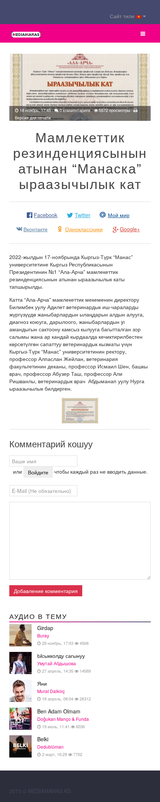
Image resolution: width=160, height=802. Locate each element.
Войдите (38, 472)
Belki (59, 746)
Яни (64, 691)
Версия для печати (33, 117)
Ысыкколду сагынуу (64, 663)
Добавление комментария (46, 590)
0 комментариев (75, 110)
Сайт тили (123, 16)
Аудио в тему (38, 616)
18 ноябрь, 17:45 (35, 110)
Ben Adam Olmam (63, 718)
